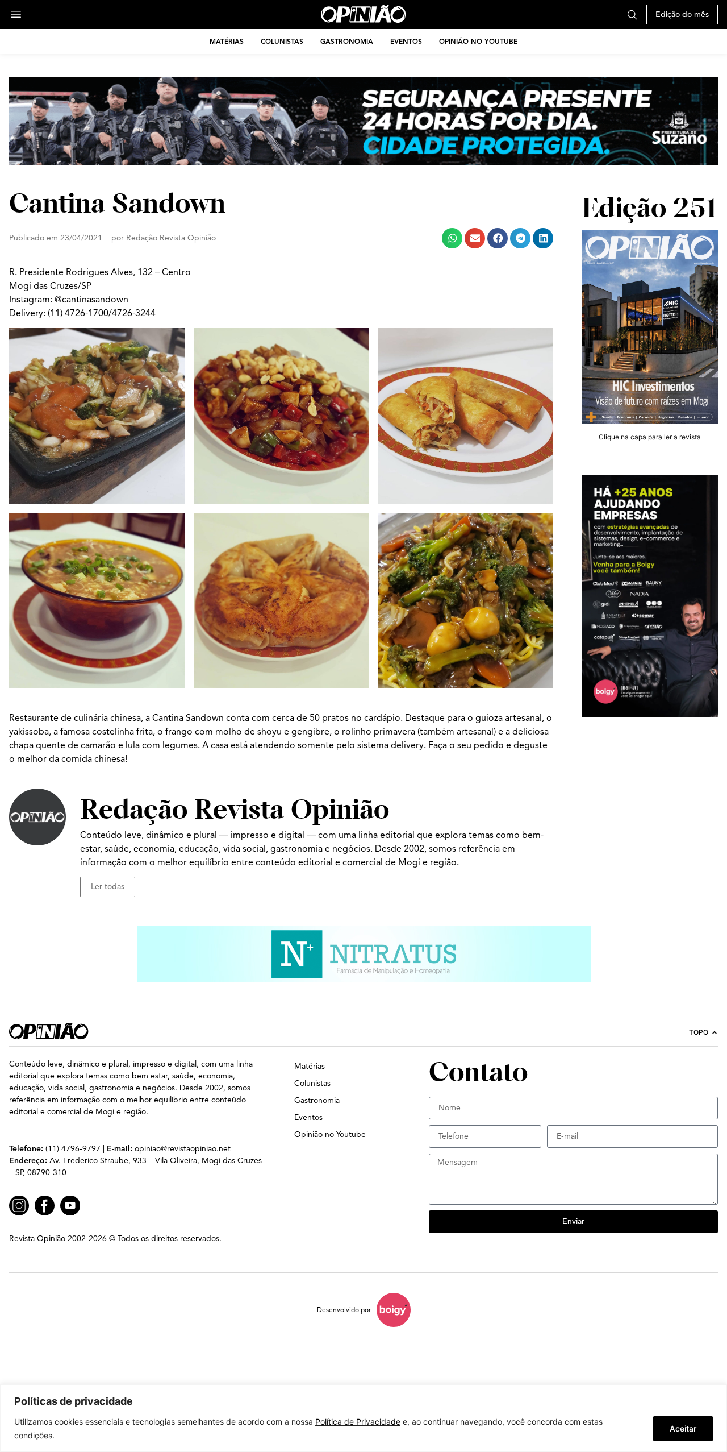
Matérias (227, 41)
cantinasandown (95, 299)
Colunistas (282, 41)
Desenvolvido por (344, 1309)
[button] (452, 238)
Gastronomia (346, 41)
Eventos (406, 41)
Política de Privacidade (357, 1421)
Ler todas (107, 886)
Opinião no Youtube (478, 41)
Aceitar (683, 1428)
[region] (363, 1418)
